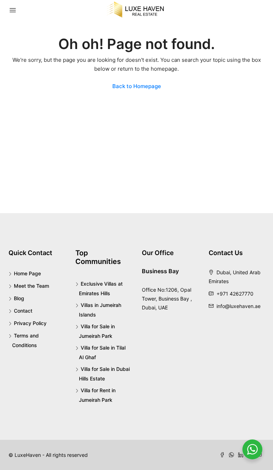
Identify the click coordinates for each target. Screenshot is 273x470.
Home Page (27, 273)
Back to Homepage (136, 86)
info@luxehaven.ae (238, 306)
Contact (23, 311)
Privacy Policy (30, 323)
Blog (19, 298)
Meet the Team (31, 286)
